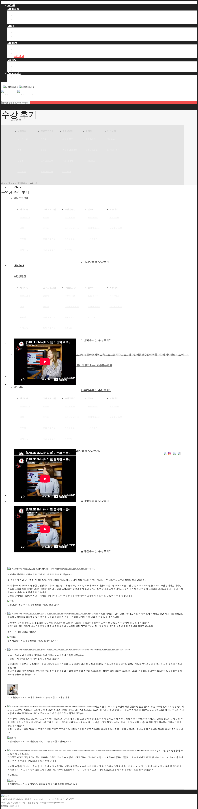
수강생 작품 (20, 46)
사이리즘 (16, 119)
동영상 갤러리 (21, 66)
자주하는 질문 (21, 80)
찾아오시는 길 (21, 22)
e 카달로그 (20, 69)
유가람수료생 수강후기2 (96, 551)
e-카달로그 (90, 161)
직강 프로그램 (21, 39)
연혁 (16, 15)
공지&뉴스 (19, 76)
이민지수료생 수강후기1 (96, 261)
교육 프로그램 (21, 35)
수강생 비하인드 (22, 49)
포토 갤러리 (20, 63)
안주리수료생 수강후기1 (96, 390)
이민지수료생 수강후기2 (96, 340)
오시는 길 (21, 171)
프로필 (17, 18)
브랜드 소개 (20, 12)
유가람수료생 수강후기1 (96, 501)
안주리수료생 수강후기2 (86, 450)
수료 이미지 (20, 52)
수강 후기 (19, 56)
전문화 (17, 29)
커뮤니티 (19, 386)
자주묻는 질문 (113, 150)
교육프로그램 (21, 197)
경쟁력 (17, 32)
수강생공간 (20, 276)
